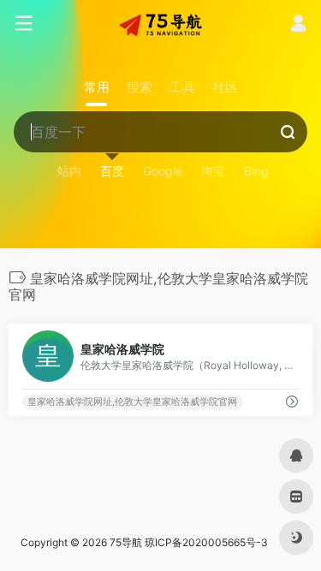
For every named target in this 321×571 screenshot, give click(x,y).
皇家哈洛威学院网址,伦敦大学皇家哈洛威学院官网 (132, 401)
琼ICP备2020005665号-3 (206, 542)
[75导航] (161, 24)
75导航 (126, 542)
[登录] (298, 25)
